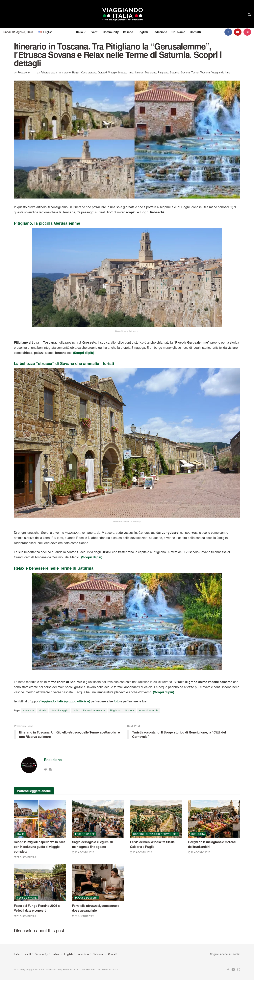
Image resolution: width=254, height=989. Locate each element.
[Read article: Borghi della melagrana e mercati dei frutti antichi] (214, 819)
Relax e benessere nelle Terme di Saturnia (53, 568)
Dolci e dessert (86, 897)
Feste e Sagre (85, 833)
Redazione (159, 32)
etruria (42, 710)
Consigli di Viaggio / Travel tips (155, 833)
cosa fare (28, 710)
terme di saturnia (149, 710)
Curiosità (198, 833)
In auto (122, 72)
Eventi (93, 32)
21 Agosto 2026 (26, 857)
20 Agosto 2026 (84, 852)
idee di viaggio (59, 710)
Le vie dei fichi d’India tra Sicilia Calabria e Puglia (152, 844)
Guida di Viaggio (107, 72)
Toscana (205, 72)
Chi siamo (178, 32)
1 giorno (66, 72)
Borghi (76, 72)
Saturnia (174, 72)
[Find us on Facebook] (228, 32)
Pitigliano (163, 72)
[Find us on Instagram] (247, 32)
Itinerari (139, 72)
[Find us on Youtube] (237, 32)
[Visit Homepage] (122, 14)
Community (111, 32)
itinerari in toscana (94, 710)
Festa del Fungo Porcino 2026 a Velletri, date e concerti (37, 908)
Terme (194, 72)
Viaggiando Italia (220, 72)
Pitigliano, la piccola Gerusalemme (47, 223)
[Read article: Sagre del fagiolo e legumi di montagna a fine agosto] (98, 819)
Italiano (128, 32)
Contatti (195, 32)
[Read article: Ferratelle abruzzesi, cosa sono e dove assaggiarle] (98, 882)
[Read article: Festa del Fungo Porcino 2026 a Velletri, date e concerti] (40, 882)
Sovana (185, 72)
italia (76, 710)
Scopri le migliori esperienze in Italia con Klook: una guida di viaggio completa (39, 847)
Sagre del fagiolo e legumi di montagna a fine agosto (92, 844)
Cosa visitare (88, 72)
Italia (79, 32)
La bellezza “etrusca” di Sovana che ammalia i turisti (64, 363)
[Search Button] (249, 14)
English (143, 32)
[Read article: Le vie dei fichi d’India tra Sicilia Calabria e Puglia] (156, 819)
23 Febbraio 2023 (47, 72)
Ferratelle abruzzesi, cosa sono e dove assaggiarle (95, 908)
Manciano (150, 72)
